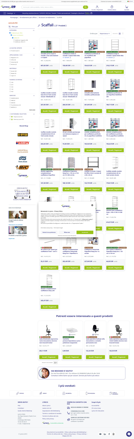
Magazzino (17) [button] (14, 57)
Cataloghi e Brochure (77, 13)
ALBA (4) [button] (13, 102)
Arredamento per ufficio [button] (17, 33)
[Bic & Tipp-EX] (23, 167)
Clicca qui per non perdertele (16, 224)
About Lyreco (46, 405)
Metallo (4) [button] (13, 73)
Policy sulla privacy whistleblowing (75, 432)
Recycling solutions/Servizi (30, 13)
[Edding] (23, 143)
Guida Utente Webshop (25, 411)
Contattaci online (22, 196)
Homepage (14, 17)
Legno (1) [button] (13, 75)
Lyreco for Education (98, 411)
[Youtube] (100, 434)
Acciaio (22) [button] (13, 71)
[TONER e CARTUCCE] (89, 13)
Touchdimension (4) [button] (16, 105)
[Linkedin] (105, 434)
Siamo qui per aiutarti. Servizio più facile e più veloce (81, 376)
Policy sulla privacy (48, 419)
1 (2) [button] (12, 89)
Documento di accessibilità (55, 432)
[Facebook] (109, 434)
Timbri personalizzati (63, 13)
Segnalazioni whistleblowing (51, 411)
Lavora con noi (46, 408)
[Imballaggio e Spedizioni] (23, 151)
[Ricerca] (85, 7)
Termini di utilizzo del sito (50, 416)
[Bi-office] (23, 134)
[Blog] (113, 434)
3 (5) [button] (12, 87)
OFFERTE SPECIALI (45, 13)
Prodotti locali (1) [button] (15, 50)
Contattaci (21, 408)
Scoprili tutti (11, 238)
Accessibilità (95, 405)
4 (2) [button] (12, 91)
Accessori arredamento (47, 17)
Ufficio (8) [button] (13, 60)
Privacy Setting (81, 434)
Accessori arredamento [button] (17, 35)
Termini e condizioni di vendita (51, 413)
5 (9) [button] (12, 82)
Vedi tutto (32, 110)
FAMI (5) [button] (13, 100)
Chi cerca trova (96, 408)
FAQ (19, 405)
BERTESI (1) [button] (13, 107)
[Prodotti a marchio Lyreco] (23, 175)
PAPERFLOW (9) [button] (15, 98)
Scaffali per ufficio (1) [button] (20, 42)
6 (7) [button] (12, 84)
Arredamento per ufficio (28, 17)
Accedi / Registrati (49, 72)
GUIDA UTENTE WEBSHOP (22, 200)
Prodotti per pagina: (47, 362)
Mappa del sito (67, 436)
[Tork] (23, 159)
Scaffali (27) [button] (16, 38)
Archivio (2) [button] (14, 64)
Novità (54, 13)
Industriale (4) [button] (14, 62)
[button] (97, 8)
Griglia (120, 33)
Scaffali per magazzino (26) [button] (21, 40)
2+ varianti (66, 57)
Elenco (123, 33)
